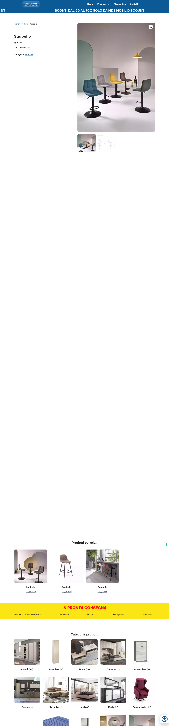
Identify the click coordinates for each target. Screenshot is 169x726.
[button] (151, 27)
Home (16, 24)
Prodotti (24, 24)
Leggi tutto (31, 592)
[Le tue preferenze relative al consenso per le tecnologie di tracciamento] (166, 544)
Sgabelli (29, 54)
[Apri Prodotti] (108, 4)
